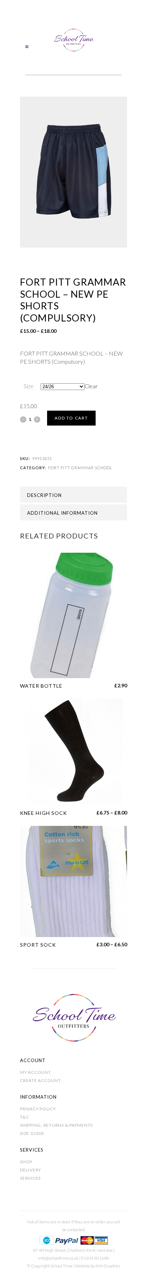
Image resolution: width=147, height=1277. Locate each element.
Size (29, 386)
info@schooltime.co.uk (58, 1258)
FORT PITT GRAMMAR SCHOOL (80, 467)
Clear (91, 386)
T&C (24, 1117)
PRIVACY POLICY (38, 1108)
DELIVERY (30, 1170)
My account (35, 1072)
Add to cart (71, 418)
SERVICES (30, 1178)
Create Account (40, 1080)
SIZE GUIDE (32, 1133)
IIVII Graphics (108, 1265)
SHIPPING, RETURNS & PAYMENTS (56, 1125)
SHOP (26, 1161)
